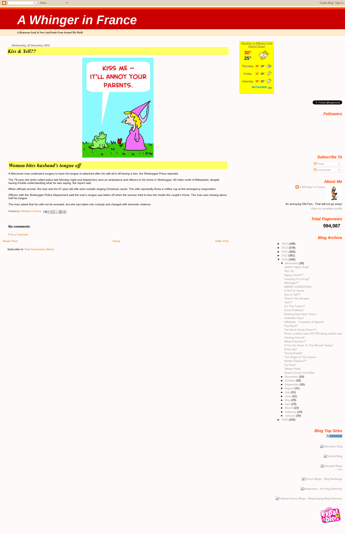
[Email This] (49, 212)
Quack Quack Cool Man (299, 372)
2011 (285, 255)
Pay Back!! (291, 325)
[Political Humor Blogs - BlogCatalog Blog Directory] (309, 498)
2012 (285, 251)
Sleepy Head (292, 368)
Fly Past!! (290, 364)
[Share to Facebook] (61, 212)
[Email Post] (45, 211)
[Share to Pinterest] (64, 212)
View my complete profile (326, 208)
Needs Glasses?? (295, 360)
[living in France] (331, 522)
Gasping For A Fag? (297, 279)
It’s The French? (294, 306)
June (288, 396)
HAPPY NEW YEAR (296, 267)
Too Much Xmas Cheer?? (300, 329)
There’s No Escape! (296, 298)
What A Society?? (295, 341)
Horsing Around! (294, 337)
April (288, 404)
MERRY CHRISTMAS (297, 286)
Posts (320, 163)
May (288, 400)
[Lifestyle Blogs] (331, 465)
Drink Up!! (290, 349)
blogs (339, 469)
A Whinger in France (77, 20)
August (289, 388)
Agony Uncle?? (293, 275)
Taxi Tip (289, 271)
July (288, 392)
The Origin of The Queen (300, 357)
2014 (285, 243)
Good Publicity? (294, 310)
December (292, 263)
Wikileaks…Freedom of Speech (304, 322)
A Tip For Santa (294, 290)
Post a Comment (18, 234)
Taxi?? (288, 302)
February (291, 411)
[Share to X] (57, 212)
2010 (285, 259)
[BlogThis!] (53, 212)
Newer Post (10, 241)
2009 (285, 419)
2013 (285, 247)
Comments (323, 169)
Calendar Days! (294, 318)
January (290, 415)
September (292, 384)
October (290, 380)
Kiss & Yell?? (292, 294)
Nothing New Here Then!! (300, 314)
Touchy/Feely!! (293, 353)
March (289, 407)
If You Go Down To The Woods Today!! (308, 345)
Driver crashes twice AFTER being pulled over (313, 333)
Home (116, 241)
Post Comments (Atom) (39, 249)
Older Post (222, 241)
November (292, 376)
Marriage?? (291, 282)
